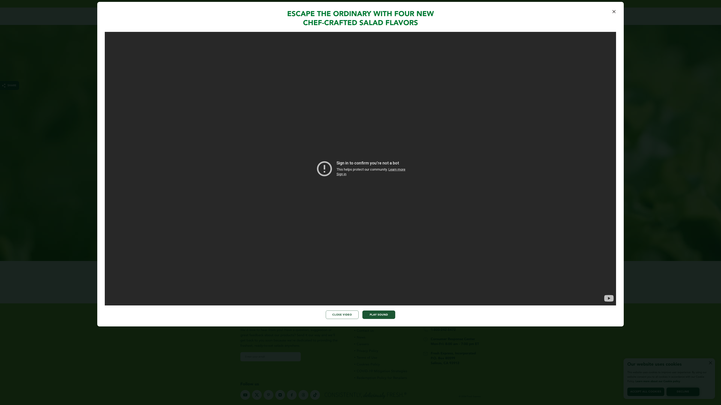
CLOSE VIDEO (342, 314)
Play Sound (379, 314)
